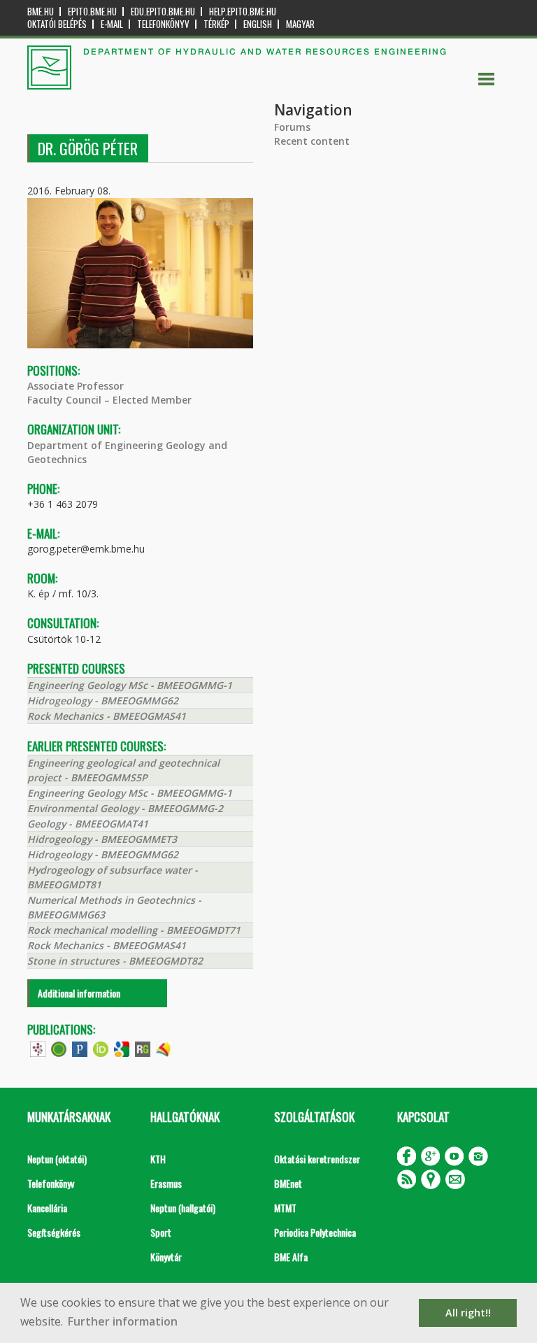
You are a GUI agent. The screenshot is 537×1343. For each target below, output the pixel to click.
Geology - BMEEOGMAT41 (87, 823)
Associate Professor (75, 385)
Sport (160, 1232)
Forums (292, 127)
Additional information (79, 993)
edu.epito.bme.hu (163, 11)
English (257, 24)
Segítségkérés (53, 1232)
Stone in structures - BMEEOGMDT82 (115, 960)
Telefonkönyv (163, 24)
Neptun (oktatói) (57, 1158)
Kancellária (47, 1207)
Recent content (312, 141)
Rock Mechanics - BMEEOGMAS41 (106, 716)
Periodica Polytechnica (315, 1232)
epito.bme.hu (92, 11)
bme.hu (40, 11)
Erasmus (166, 1183)
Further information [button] (123, 1321)
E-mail (112, 24)
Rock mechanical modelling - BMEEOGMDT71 (134, 930)
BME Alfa (291, 1256)
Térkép (216, 24)
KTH (158, 1158)
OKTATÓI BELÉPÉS (57, 24)
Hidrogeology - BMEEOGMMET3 (102, 839)
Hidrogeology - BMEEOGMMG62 (102, 700)
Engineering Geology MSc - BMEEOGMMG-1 (129, 685)
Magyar (300, 24)
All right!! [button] (468, 1312)
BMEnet (288, 1183)
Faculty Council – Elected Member (109, 399)
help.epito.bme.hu (242, 11)
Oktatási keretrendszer (317, 1158)
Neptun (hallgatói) (182, 1207)
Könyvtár (166, 1256)
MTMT (285, 1207)
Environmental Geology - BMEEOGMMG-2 (125, 808)
